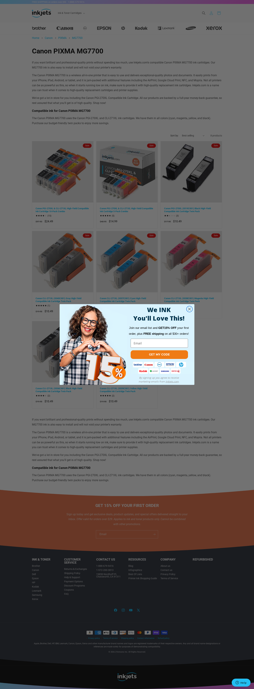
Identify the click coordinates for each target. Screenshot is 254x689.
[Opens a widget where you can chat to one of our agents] (241, 683)
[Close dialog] (189, 309)
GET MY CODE (159, 354)
